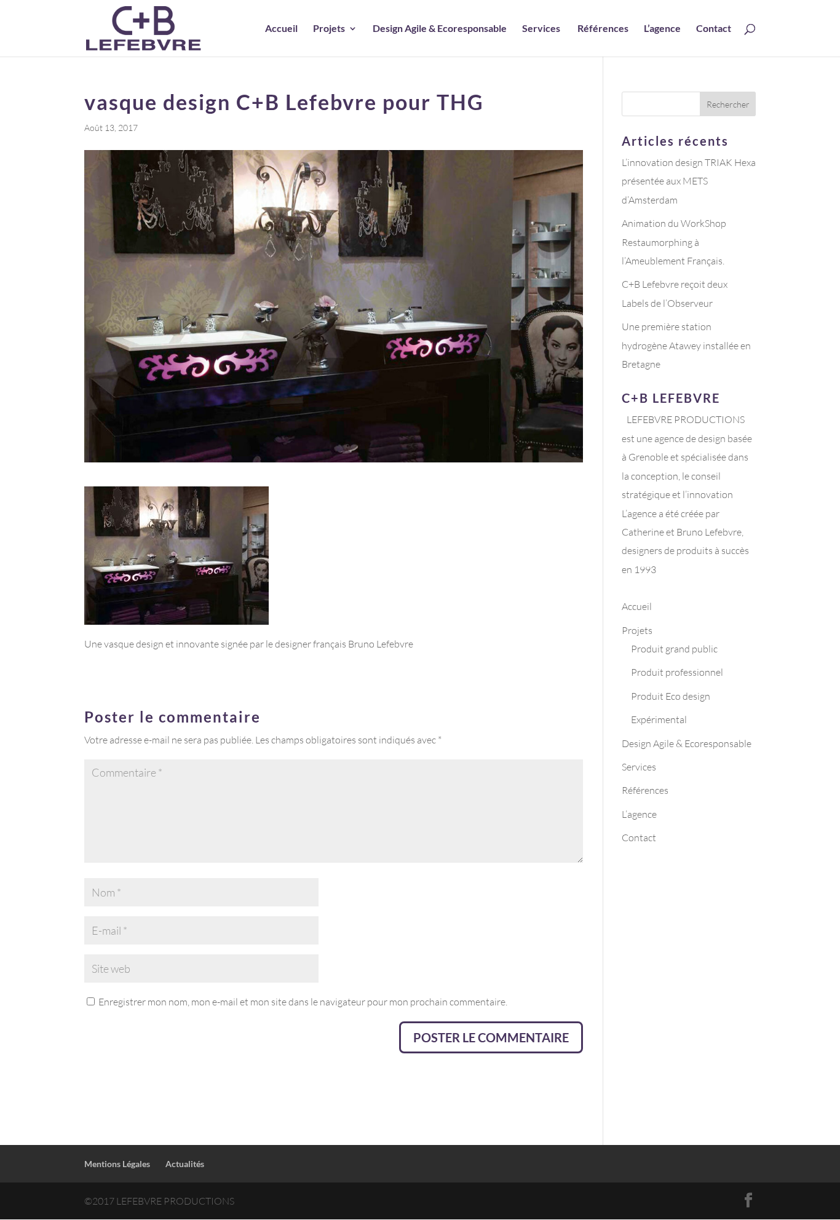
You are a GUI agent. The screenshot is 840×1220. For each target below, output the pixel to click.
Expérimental (659, 719)
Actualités (184, 1164)
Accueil (281, 29)
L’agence (662, 29)
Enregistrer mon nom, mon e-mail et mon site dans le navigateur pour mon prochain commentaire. (302, 1002)
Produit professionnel (677, 672)
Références (602, 29)
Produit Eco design (670, 696)
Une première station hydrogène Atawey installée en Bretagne (686, 345)
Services (542, 29)
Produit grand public (674, 649)
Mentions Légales (117, 1164)
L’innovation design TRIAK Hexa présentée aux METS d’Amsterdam (689, 181)
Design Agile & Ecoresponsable (440, 29)
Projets (329, 29)
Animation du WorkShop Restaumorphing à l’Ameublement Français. (674, 242)
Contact (713, 29)
